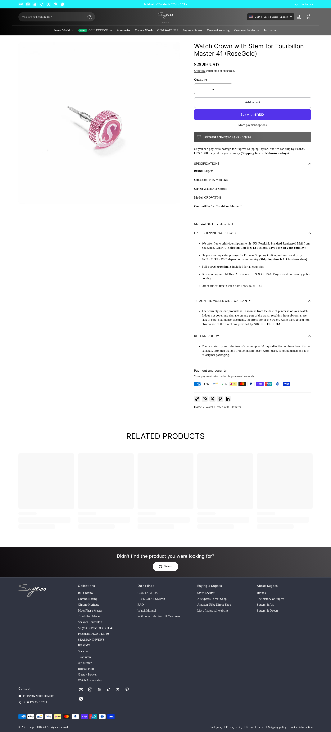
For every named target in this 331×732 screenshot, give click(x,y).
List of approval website (212, 610)
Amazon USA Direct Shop (214, 604)
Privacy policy (234, 727)
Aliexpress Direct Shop (212, 598)
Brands (261, 593)
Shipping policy (277, 727)
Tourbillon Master (89, 616)
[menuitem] (106, 593)
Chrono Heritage (88, 604)
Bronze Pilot (86, 668)
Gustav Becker (87, 674)
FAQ (141, 604)
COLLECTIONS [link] (98, 30)
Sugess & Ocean (267, 610)
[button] (197, 399)
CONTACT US (148, 593)
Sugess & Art (265, 604)
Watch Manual (147, 610)
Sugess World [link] (62, 30)
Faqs (295, 4)
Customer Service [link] (245, 30)
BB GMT (84, 645)
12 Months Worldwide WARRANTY (165, 4)
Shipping (200, 70)
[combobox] (50, 16)
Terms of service (255, 727)
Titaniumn (84, 657)
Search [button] (168, 566)
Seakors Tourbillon (90, 622)
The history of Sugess (270, 598)
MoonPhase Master (90, 610)
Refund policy (215, 727)
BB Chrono (85, 593)
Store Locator (206, 593)
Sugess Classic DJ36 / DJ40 (95, 628)
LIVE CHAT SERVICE (153, 598)
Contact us (307, 4)
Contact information (301, 727)
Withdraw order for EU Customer (159, 616)
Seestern (83, 651)
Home (198, 407)
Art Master (85, 662)
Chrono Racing (87, 598)
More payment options (252, 125)
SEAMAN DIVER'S (91, 639)
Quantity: (200, 79)
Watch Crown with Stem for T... (226, 407)
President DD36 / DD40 (93, 633)
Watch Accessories (90, 680)
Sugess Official (37, 727)
